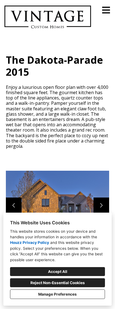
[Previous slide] (13, 205)
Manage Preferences (57, 294)
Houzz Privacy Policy (29, 242)
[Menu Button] (106, 10)
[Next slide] (101, 205)
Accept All (57, 271)
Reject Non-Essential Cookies (57, 283)
